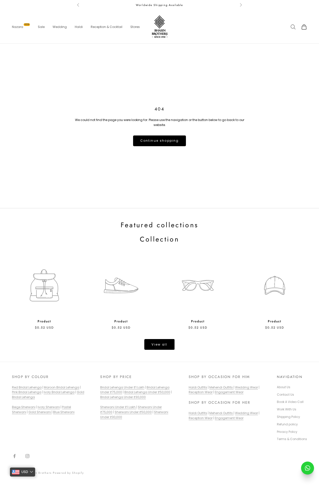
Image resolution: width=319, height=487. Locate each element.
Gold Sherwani (40, 412)
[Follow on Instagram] (27, 456)
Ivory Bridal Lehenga (59, 392)
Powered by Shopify (68, 473)
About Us (283, 387)
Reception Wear (201, 392)
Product (44, 321)
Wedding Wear (246, 387)
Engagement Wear (229, 392)
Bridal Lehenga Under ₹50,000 (147, 392)
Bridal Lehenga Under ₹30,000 (123, 397)
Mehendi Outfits (221, 387)
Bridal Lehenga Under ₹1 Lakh (122, 387)
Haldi (79, 27)
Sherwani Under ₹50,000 (133, 412)
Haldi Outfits (198, 387)
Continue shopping (159, 140)
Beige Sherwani (23, 407)
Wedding (60, 27)
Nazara (20, 26)
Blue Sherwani (64, 412)
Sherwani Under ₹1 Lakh (118, 407)
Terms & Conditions (292, 439)
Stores (135, 27)
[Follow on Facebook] (14, 456)
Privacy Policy (287, 432)
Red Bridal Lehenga (27, 387)
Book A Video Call (290, 402)
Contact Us (285, 394)
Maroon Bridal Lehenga (61, 387)
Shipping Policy (288, 417)
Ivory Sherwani (49, 407)
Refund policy (287, 424)
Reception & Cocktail (106, 27)
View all (159, 344)
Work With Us (286, 409)
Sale (41, 27)
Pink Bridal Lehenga (26, 392)
